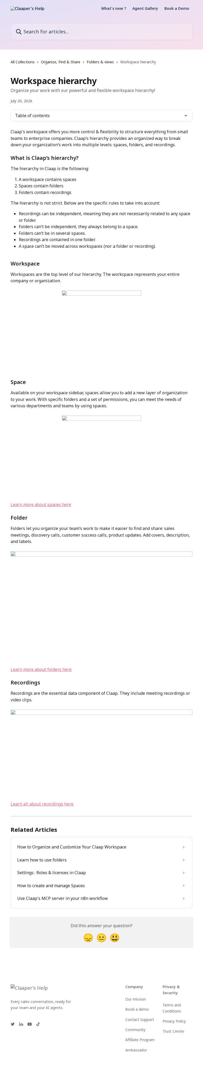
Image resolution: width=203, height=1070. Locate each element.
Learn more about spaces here (41, 504)
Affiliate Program (140, 1039)
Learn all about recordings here (42, 804)
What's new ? (113, 8)
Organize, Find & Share (60, 61)
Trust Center (173, 1031)
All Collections (23, 61)
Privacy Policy (174, 1021)
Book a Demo (176, 8)
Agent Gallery (145, 8)
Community (135, 1029)
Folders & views (100, 61)
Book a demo (137, 1009)
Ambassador (136, 1050)
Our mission (135, 999)
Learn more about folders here (41, 669)
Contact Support (139, 1019)
